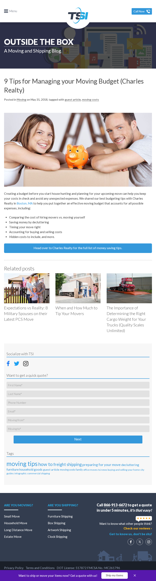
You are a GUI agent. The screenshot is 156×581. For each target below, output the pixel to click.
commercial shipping (38, 473)
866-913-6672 (115, 505)
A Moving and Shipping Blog (32, 51)
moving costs (90, 99)
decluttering (130, 465)
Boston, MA (25, 203)
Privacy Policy (14, 568)
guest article (73, 99)
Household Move (15, 523)
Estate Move (13, 536)
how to (45, 464)
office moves (90, 469)
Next (77, 439)
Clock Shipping (57, 536)
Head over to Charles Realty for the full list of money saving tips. (78, 248)
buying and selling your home (124, 469)
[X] (139, 542)
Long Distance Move (18, 530)
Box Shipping (56, 523)
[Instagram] (148, 542)
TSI (78, 15)
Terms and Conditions (40, 568)
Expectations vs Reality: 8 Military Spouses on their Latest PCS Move (26, 313)
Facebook (9, 363)
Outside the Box (39, 41)
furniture (12, 469)
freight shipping (67, 464)
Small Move (12, 516)
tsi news (102, 469)
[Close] (135, 575)
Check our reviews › (138, 528)
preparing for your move (101, 464)
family (79, 469)
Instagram (26, 363)
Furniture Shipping (60, 516)
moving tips (22, 463)
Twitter (17, 363)
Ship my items (114, 575)
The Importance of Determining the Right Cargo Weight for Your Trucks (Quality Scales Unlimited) (126, 319)
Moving (21, 99)
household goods (30, 469)
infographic (20, 473)
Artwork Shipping (59, 530)
